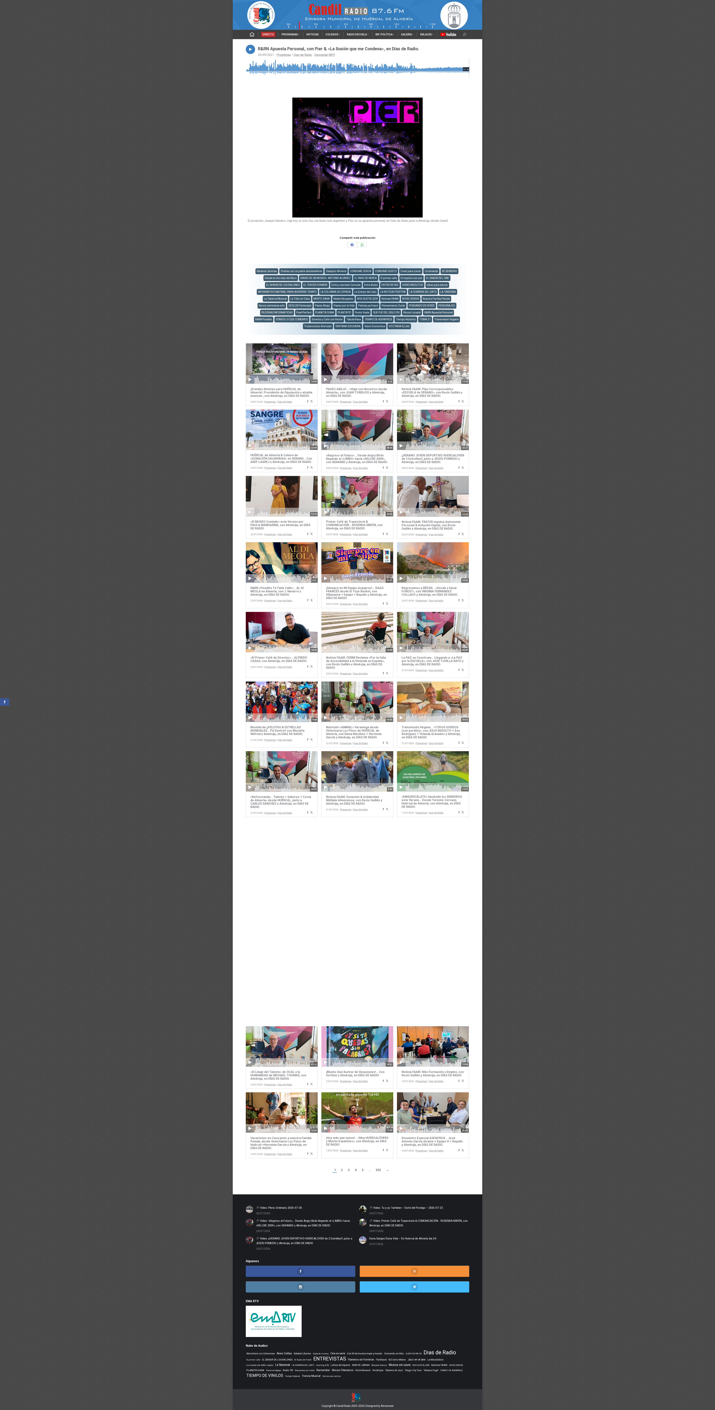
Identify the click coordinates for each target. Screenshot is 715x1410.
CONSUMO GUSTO (386, 271)
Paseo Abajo (322, 305)
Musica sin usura (400, 1365)
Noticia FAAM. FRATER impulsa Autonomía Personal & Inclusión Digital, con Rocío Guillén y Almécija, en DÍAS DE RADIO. (431, 525)
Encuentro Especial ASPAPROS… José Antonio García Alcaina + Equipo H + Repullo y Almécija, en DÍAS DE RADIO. (432, 1141)
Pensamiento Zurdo (393, 305)
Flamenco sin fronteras (361, 1359)
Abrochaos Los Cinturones (260, 1353)
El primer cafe (389, 278)
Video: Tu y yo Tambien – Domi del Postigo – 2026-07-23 (407, 1207)
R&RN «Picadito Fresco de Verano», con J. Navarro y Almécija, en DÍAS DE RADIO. (355, 1007)
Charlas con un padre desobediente (301, 271)
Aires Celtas (284, 1353)
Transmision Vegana (446, 319)
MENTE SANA (322, 298)
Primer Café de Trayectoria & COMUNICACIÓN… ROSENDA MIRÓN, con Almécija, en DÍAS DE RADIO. (354, 525)
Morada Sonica (379, 1365)
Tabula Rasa (353, 319)
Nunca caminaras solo (272, 305)
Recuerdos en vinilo (304, 1370)
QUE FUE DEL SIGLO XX (386, 312)
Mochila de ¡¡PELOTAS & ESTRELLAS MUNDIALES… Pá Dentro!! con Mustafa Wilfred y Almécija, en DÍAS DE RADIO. (277, 730)
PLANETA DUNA (324, 312)
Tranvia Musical (311, 1375)
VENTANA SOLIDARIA (348, 326)
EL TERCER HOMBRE (316, 284)
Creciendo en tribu (394, 1353)
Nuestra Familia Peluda (436, 298)
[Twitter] (311, 401)
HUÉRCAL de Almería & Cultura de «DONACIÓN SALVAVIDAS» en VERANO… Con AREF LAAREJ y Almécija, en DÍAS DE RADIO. (281, 458)
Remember (323, 1370)
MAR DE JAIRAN (361, 1365)
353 (378, 1170)
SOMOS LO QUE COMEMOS (292, 319)
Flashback (381, 1359)
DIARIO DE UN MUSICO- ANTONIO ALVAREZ (325, 278)
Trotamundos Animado (318, 326)
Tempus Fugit (430, 1370)
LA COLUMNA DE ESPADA (335, 291)
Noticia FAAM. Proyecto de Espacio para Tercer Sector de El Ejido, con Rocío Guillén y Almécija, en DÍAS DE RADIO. (432, 870)
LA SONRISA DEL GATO (423, 291)
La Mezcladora (435, 1359)
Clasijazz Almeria (336, 271)
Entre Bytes (371, 284)
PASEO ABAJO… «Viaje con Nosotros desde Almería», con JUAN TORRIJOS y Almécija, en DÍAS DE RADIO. (356, 392)
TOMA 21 (425, 319)
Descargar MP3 (324, 55)
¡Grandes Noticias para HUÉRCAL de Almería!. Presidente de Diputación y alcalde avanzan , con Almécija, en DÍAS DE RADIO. (281, 392)
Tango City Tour (413, 1370)
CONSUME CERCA (360, 271)
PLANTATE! (344, 312)
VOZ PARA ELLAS (399, 326)
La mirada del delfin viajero (259, 1365)
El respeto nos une (411, 278)
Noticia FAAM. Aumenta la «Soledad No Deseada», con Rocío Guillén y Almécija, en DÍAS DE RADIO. (280, 1009)
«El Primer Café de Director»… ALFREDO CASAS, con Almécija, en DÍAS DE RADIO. (278, 659)
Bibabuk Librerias (267, 271)
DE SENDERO (449, 271)
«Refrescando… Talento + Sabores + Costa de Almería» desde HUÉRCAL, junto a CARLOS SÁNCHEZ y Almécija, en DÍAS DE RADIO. (280, 802)
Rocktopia (378, 1370)
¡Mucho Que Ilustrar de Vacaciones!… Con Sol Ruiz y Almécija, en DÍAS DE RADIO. (355, 1073)
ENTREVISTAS (390, 284)
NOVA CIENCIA (410, 298)
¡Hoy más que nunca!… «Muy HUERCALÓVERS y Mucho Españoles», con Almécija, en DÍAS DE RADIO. (357, 1141)
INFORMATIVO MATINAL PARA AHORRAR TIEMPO (287, 291)
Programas (284, 55)
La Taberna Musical (275, 298)
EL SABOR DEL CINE (437, 278)
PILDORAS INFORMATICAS (277, 312)
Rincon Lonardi (412, 312)
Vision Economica (374, 326)
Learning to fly (322, 1365)
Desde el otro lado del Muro (281, 278)
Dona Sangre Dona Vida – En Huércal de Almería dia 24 (402, 1238)
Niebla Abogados (343, 298)
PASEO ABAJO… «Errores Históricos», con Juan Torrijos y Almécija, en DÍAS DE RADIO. (356, 868)
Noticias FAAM (390, 298)
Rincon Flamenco (343, 1370)
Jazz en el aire (416, 1359)
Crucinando (431, 271)
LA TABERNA (448, 291)
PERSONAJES (446, 305)
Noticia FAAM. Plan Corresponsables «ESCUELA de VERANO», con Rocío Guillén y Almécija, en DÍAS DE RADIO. (432, 392)
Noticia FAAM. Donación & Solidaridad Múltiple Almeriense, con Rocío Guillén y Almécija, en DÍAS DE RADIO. (354, 800)
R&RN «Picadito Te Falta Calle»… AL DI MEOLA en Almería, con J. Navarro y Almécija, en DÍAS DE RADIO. (277, 591)
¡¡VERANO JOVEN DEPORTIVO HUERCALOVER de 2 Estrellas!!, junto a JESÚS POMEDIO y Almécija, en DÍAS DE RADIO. (433, 459)
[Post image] (249, 1209)
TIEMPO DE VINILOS (264, 1375)
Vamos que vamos (331, 1376)
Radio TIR (288, 1370)
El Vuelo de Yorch (303, 1359)
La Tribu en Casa (300, 298)
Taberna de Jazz (394, 1370)
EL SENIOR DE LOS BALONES (283, 284)
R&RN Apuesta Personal (438, 312)
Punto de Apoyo (273, 1370)
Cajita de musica (321, 1353)
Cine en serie (338, 1353)
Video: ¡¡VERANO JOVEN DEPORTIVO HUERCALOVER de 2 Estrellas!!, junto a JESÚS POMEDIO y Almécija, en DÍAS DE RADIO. (304, 1241)
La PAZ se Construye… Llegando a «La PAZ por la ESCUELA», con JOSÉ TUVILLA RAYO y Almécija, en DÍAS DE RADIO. (432, 661)
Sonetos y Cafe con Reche (327, 319)
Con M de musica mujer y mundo (364, 1353)
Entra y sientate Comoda (345, 284)
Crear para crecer (411, 271)
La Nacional (282, 1365)
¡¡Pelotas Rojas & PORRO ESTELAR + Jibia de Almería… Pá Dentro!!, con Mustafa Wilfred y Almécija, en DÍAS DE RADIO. (433, 1009)
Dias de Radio (303, 55)
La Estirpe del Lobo (365, 291)
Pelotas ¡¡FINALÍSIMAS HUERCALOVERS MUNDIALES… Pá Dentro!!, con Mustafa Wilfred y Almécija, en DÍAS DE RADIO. (277, 870)
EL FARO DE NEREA (366, 278)
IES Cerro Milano (397, 1359)
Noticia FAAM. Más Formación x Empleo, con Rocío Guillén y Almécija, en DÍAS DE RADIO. (433, 1073)
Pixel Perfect (304, 312)
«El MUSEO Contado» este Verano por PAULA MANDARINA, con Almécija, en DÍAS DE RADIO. (280, 525)
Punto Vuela (362, 312)
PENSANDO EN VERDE (422, 305)
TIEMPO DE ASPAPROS (378, 319)
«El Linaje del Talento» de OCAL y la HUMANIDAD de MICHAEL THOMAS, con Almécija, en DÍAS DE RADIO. (278, 1075)
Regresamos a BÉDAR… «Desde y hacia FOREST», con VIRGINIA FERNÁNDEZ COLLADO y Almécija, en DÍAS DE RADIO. (430, 591)
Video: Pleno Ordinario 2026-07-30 (280, 1207)
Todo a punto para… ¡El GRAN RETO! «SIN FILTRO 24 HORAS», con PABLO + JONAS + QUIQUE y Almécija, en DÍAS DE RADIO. (431, 936)
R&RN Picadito (263, 319)
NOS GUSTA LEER (367, 298)
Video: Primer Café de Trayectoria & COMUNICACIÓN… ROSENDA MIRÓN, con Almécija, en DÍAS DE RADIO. (418, 1223)
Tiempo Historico (406, 319)
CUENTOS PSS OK (414, 1353)
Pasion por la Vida (344, 305)
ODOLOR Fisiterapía (299, 305)
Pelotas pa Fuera (368, 305)
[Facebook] (307, 401)
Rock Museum (363, 1370)
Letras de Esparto (340, 1365)
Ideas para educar (437, 284)
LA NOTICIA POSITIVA (393, 291)
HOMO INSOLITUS (412, 284)
